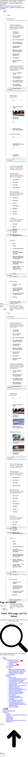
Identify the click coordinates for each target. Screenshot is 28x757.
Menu (5, 11)
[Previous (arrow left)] (0, 756)
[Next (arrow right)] (2, 756)
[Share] (2, 755)
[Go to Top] (14, 752)
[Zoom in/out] (5, 755)
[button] (14, 753)
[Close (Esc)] (0, 755)
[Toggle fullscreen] (3, 755)
